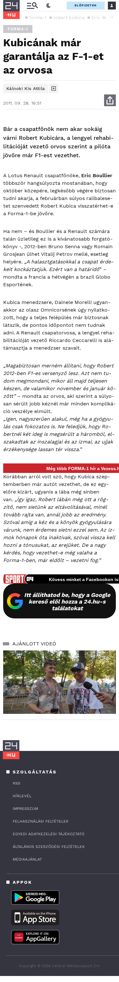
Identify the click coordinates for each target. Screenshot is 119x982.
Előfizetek (86, 5)
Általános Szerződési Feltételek (49, 846)
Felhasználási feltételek (41, 821)
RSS (16, 783)
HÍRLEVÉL (22, 796)
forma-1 (37, 17)
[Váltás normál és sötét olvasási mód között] (48, 6)
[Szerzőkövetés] (53, 88)
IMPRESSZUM (25, 808)
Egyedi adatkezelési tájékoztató (48, 834)
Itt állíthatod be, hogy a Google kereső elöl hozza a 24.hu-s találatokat (67, 601)
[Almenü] (32, 5)
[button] (111, 17)
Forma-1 (18, 29)
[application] (59, 682)
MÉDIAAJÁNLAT (27, 859)
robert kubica (68, 17)
